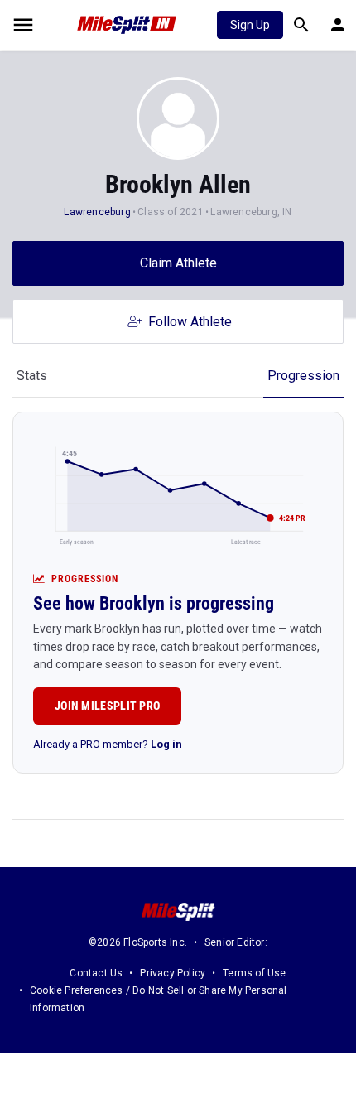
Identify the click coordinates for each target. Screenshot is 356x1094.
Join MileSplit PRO (107, 705)
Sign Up (250, 24)
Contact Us (96, 973)
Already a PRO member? (107, 744)
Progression (303, 375)
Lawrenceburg (97, 212)
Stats (32, 375)
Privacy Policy (172, 973)
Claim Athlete (178, 263)
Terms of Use (254, 973)
